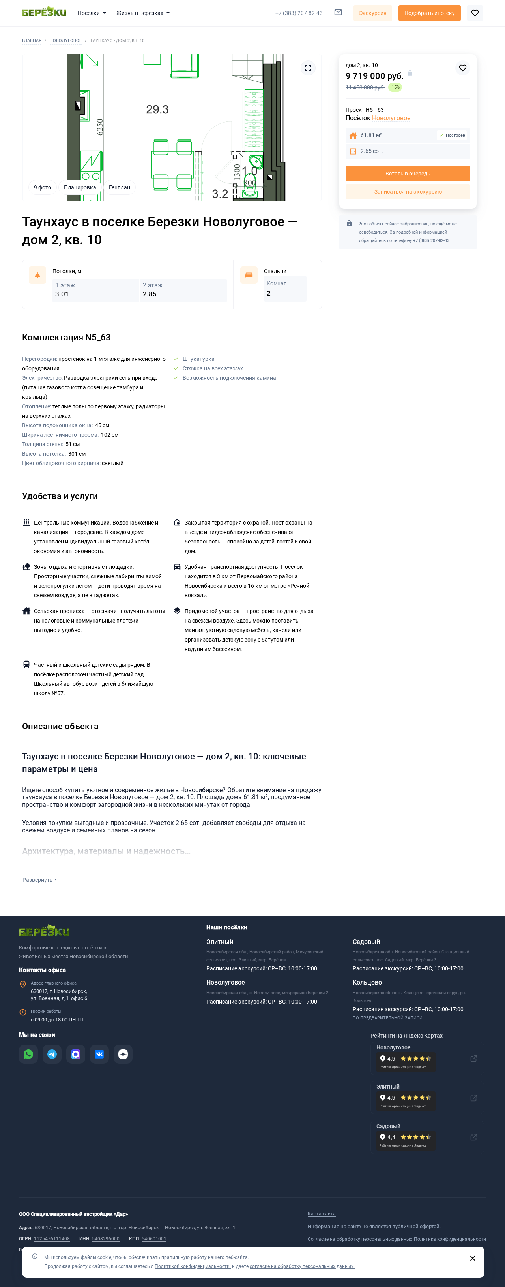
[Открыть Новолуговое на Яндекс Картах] (473, 1058)
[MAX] (75, 1054)
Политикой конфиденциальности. (193, 1266)
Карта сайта (322, 1214)
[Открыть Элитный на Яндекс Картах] (473, 1098)
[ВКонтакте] (99, 1054)
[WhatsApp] (28, 1054)
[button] (93, 13)
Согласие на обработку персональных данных (360, 1239)
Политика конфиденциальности (450, 1239)
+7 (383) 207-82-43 (431, 240)
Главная (31, 40)
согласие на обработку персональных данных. (302, 1266)
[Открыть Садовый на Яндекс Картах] (473, 1137)
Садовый (366, 941)
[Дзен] (123, 1054)
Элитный (219, 941)
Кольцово (367, 982)
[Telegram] (52, 1054)
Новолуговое (66, 40)
